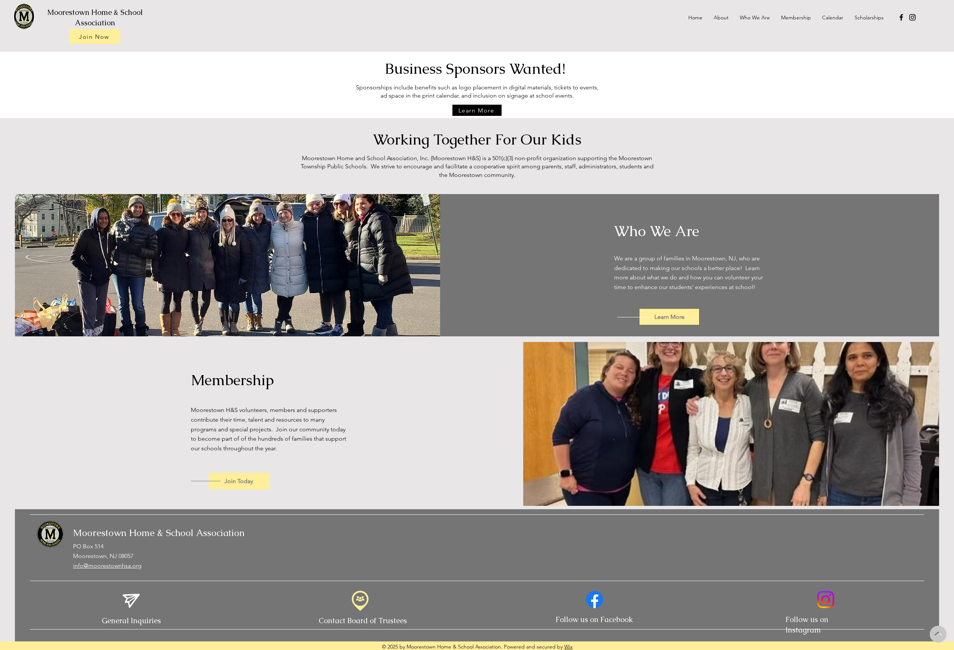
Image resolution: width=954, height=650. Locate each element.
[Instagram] (912, 17)
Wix (568, 646)
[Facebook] (901, 17)
